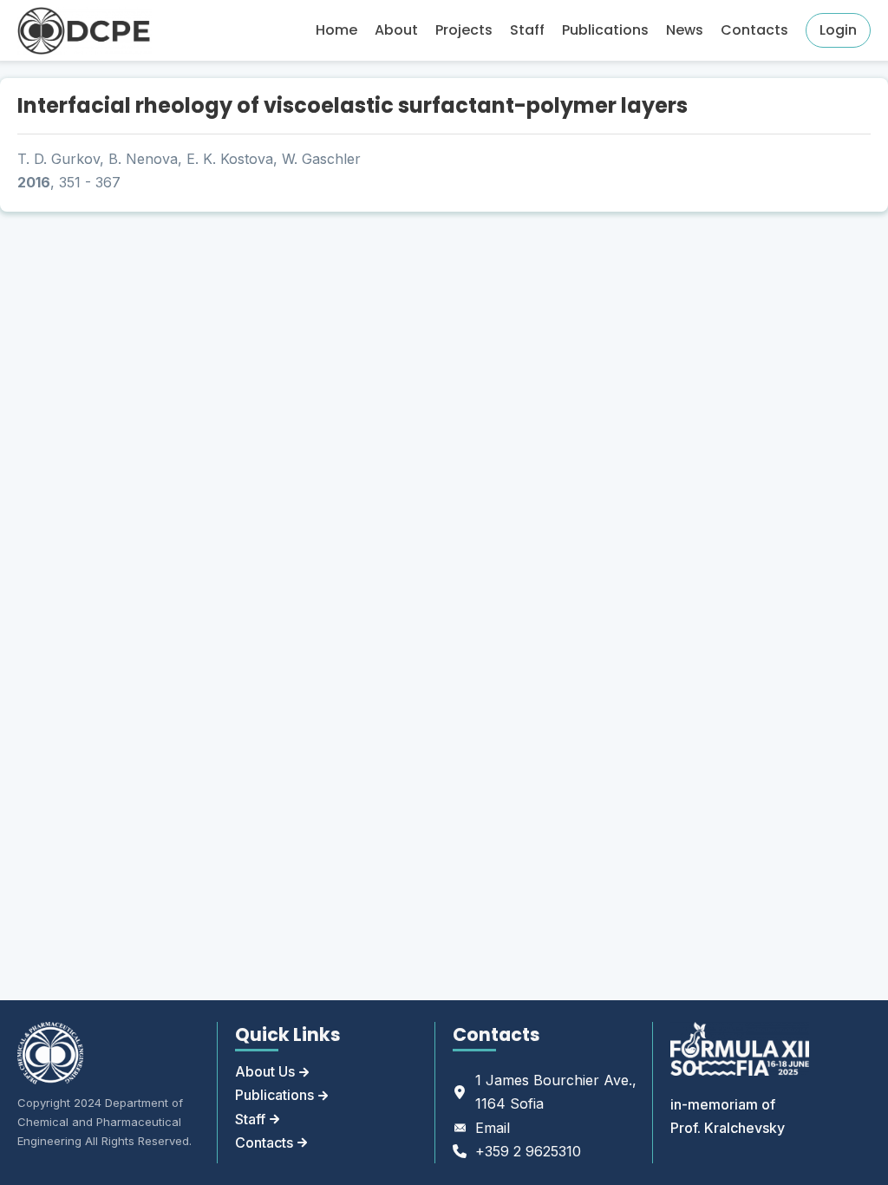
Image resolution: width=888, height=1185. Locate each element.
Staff (527, 30)
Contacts (754, 30)
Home (336, 30)
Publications (605, 30)
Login (838, 30)
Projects (464, 30)
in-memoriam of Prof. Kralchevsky (727, 1116)
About (396, 30)
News (684, 30)
